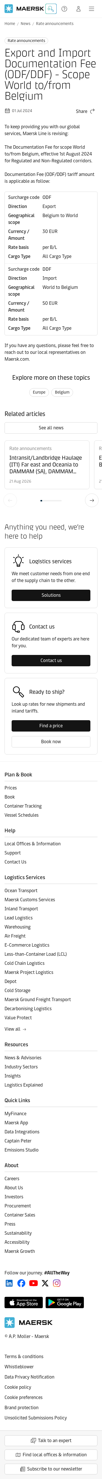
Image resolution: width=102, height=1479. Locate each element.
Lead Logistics (19, 918)
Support (65, 9)
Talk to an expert (54, 1440)
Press (10, 1224)
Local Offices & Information (33, 843)
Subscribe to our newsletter (54, 1469)
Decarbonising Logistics (28, 1008)
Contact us (51, 660)
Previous (10, 500)
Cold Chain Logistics (24, 963)
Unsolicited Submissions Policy (36, 1418)
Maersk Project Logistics (29, 972)
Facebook (21, 1283)
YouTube (33, 1283)
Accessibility (17, 1242)
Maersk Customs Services (30, 899)
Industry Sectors (21, 1067)
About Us (14, 1187)
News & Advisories (23, 1057)
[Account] (78, 9)
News (25, 23)
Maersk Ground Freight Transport (38, 999)
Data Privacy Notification (29, 1377)
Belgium (62, 392)
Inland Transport (21, 908)
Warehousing (18, 927)
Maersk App (16, 1122)
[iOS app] (24, 1302)
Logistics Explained (24, 1085)
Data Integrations (22, 1132)
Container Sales (20, 1215)
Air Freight (15, 936)
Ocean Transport (21, 890)
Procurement (18, 1206)
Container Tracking (23, 806)
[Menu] (91, 9)
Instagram (56, 1283)
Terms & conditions (24, 1356)
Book (10, 797)
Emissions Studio (22, 1150)
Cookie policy (18, 1387)
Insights (13, 1076)
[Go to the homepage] (29, 1326)
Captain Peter (18, 1141)
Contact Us (15, 862)
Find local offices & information (55, 1454)
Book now (51, 741)
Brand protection (22, 1407)
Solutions (51, 595)
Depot (10, 981)
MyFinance (15, 1113)
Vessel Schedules (22, 815)
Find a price (51, 725)
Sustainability (18, 1233)
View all (12, 1029)
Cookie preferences (23, 1397)
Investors (14, 1196)
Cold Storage (17, 990)
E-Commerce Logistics (27, 945)
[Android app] (65, 1302)
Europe (39, 392)
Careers (12, 1178)
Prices (11, 788)
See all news (51, 427)
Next (92, 500)
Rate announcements (54, 23)
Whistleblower (19, 1366)
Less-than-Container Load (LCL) (36, 954)
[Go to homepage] (24, 8)
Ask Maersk (51, 8)
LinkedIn (9, 1283)
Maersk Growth (20, 1251)
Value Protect (18, 1017)
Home (10, 23)
